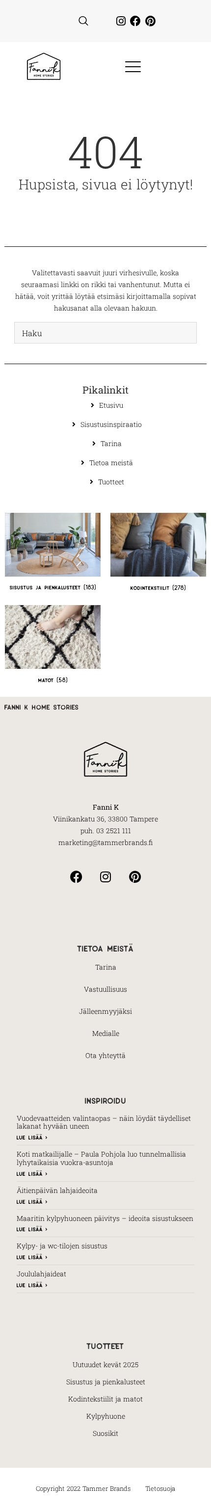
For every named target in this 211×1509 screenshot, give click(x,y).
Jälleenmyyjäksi (105, 1011)
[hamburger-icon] (130, 68)
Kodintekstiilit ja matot (105, 1398)
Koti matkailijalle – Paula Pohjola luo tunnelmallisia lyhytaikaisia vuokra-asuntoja (101, 1158)
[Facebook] (135, 21)
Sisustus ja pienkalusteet (105, 1381)
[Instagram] (121, 21)
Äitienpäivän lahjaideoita (57, 1190)
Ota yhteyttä (105, 1055)
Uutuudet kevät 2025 (105, 1364)
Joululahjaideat (41, 1273)
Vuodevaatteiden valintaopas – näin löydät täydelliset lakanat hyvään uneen (104, 1122)
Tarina (105, 967)
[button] (83, 21)
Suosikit (105, 1433)
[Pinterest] (150, 21)
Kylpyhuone (105, 1416)
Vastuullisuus (105, 989)
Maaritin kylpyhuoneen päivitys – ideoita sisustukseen (105, 1218)
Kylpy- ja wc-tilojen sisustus (62, 1245)
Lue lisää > (32, 1137)
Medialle (105, 1033)
